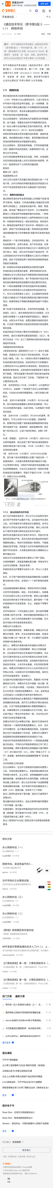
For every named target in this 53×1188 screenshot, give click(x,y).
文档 (4, 1156)
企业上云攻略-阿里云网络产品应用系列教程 (22, 1076)
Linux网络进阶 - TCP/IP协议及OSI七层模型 (22, 1081)
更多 (4, 1095)
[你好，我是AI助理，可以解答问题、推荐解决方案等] (36, 11)
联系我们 (26, 1149)
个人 (48, 16)
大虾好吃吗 (6, 938)
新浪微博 (17, 1141)
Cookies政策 (27, 1167)
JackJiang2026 (8, 955)
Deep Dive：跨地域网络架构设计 (17, 1117)
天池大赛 (21, 1156)
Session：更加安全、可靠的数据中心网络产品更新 (25, 1123)
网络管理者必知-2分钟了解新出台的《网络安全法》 (26, 1087)
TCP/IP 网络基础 (10, 1059)
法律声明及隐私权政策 (12, 1167)
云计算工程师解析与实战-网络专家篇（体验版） (24, 1065)
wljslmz (5, 872)
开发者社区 (12, 1156)
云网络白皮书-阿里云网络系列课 (17, 1070)
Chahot (5, 971)
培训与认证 (30, 1156)
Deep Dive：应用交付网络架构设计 (18, 1112)
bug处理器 (6, 855)
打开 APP (44, 3)
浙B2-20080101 (31, 1173)
